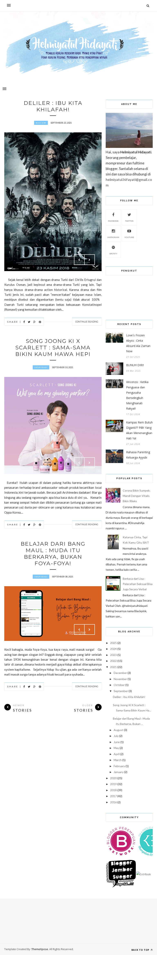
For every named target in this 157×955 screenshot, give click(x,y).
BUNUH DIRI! (135, 365)
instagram (113, 237)
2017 (113, 796)
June (117, 742)
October (119, 685)
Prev (79, 259)
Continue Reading (86, 321)
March (118, 760)
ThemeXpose (39, 949)
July (116, 736)
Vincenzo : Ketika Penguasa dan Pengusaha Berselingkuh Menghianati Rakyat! (137, 395)
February (119, 766)
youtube (129, 237)
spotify (113, 253)
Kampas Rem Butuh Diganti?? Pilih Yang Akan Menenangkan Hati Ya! (139, 430)
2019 (113, 784)
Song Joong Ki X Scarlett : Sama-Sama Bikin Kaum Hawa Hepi (53, 347)
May (116, 748)
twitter (129, 221)
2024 (113, 648)
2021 (113, 667)
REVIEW (41, 123)
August (118, 730)
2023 (113, 655)
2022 (113, 661)
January (118, 772)
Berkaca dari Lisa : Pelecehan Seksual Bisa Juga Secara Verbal (138, 584)
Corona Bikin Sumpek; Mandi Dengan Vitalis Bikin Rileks (136, 496)
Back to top (140, 949)
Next (89, 259)
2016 (113, 802)
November (120, 679)
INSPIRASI (41, 367)
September (121, 691)
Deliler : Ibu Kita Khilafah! (53, 106)
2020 (113, 778)
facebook (113, 221)
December (120, 673)
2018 (113, 790)
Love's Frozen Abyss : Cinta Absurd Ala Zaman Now (138, 343)
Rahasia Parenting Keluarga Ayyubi (138, 454)
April (117, 754)
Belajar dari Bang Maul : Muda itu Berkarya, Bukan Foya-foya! (53, 554)
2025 (113, 643)
